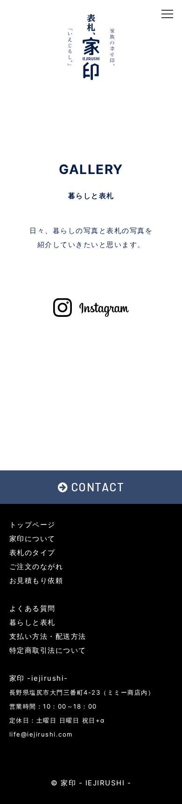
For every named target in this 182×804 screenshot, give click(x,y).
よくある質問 (32, 608)
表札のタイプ (32, 552)
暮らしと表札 (32, 622)
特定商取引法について (47, 650)
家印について (32, 538)
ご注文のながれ (36, 566)
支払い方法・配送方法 (47, 636)
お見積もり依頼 (36, 580)
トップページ (32, 524)
